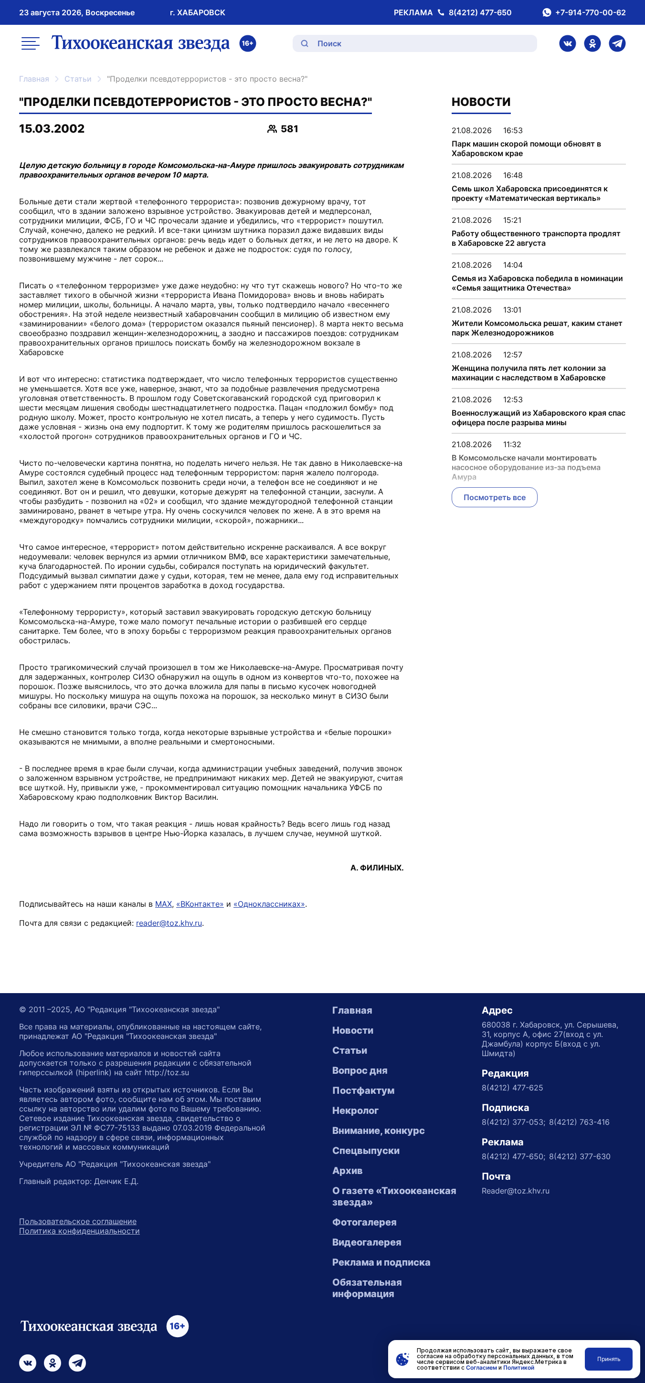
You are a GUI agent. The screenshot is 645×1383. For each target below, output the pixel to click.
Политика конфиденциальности (79, 1231)
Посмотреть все (495, 497)
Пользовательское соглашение (78, 1221)
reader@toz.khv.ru (169, 923)
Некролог (355, 1110)
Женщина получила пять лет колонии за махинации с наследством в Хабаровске (529, 372)
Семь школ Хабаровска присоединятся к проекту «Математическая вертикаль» (530, 193)
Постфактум (363, 1090)
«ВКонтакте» (200, 904)
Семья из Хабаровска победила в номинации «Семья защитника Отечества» (537, 283)
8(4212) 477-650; (513, 1156)
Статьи (78, 79)
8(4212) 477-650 (480, 12)
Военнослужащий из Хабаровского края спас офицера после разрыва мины (538, 417)
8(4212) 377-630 (580, 1156)
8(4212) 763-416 (579, 1122)
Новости (352, 1030)
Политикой (518, 1367)
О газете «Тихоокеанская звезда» (394, 1196)
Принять (609, 1358)
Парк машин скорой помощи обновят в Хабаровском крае (526, 148)
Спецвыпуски (366, 1150)
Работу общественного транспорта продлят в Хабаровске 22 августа (536, 238)
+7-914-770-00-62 (590, 12)
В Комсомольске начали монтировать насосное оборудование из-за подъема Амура (526, 467)
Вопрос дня (360, 1070)
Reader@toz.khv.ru (516, 1190)
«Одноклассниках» (269, 904)
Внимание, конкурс (378, 1130)
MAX (163, 904)
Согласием (481, 1367)
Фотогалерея (364, 1222)
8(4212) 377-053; (513, 1122)
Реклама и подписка (381, 1262)
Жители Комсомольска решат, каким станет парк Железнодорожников (537, 327)
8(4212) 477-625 (512, 1087)
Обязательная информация (367, 1288)
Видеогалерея (367, 1242)
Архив (347, 1170)
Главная (34, 79)
